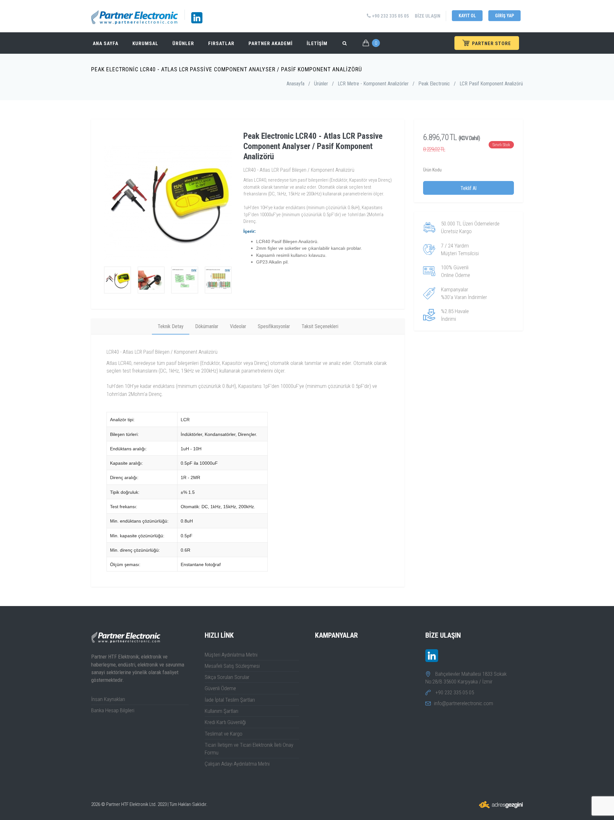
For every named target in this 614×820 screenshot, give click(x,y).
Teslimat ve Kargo (223, 733)
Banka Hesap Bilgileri (112, 710)
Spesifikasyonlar (274, 326)
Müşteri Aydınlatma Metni (231, 654)
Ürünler (321, 84)
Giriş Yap (504, 15)
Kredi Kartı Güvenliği (225, 722)
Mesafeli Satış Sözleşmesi (232, 666)
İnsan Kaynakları (108, 699)
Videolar (238, 326)
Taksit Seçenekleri (320, 326)
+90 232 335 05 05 (390, 16)
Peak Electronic (434, 84)
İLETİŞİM (317, 43)
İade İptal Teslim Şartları (230, 700)
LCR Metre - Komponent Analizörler (373, 84)
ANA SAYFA (105, 43)
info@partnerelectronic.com (463, 703)
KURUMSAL (145, 43)
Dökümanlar (206, 326)
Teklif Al (468, 188)
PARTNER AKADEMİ (270, 43)
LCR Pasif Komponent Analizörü (491, 84)
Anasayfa (295, 84)
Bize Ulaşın (427, 16)
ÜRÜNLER (183, 43)
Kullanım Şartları (221, 711)
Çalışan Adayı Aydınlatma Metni (237, 764)
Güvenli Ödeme (220, 688)
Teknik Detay (171, 326)
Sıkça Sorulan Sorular (227, 677)
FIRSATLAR (221, 43)
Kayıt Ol (467, 15)
